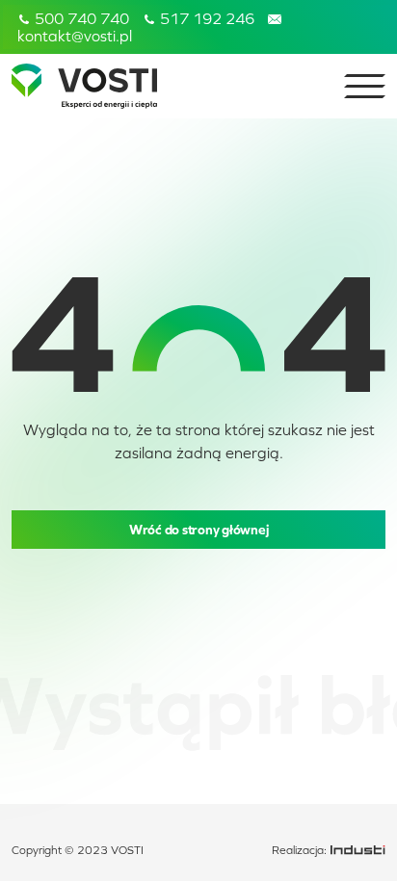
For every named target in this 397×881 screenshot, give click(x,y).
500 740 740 (80, 18)
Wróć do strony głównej (199, 529)
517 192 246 (205, 18)
